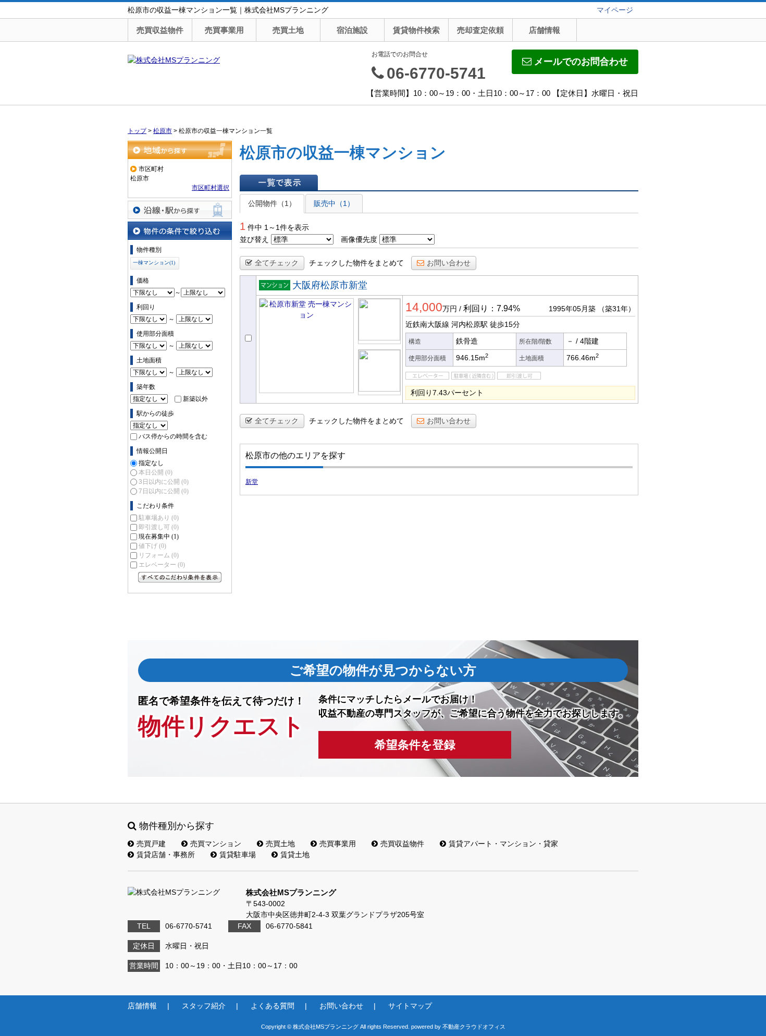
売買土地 (288, 30)
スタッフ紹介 (204, 1006)
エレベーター (162, 564)
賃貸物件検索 (416, 30)
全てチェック (277, 263)
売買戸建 (151, 843)
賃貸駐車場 (237, 854)
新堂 (251, 481)
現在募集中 (159, 536)
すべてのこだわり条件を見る (179, 577)
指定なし (151, 463)
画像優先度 (359, 239)
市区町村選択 (210, 187)
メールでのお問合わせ (581, 61)
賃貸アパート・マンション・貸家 (503, 843)
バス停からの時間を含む (173, 436)
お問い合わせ (449, 263)
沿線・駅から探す (180, 210)
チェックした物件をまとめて (356, 263)
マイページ (615, 10)
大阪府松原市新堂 (329, 285)
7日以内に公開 (164, 491)
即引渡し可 (159, 527)
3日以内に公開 (164, 481)
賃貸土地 (295, 854)
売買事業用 (224, 30)
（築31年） (616, 308)
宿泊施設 (352, 30)
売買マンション (215, 843)
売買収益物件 (160, 30)
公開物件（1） (272, 203)
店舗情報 (544, 30)
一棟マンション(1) (154, 262)
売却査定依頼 (480, 30)
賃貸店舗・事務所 (166, 854)
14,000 (423, 307)
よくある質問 (272, 1006)
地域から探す (180, 150)
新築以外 (195, 399)
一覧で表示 (279, 182)
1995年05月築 (572, 308)
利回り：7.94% (491, 308)
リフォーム (159, 555)
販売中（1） (334, 203)
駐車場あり (159, 517)
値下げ (152, 546)
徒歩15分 (505, 324)
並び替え (254, 239)
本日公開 (155, 472)
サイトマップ (410, 1006)
